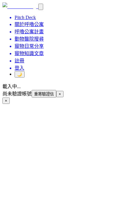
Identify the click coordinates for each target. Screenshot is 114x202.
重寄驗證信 (44, 94)
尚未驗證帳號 (17, 93)
